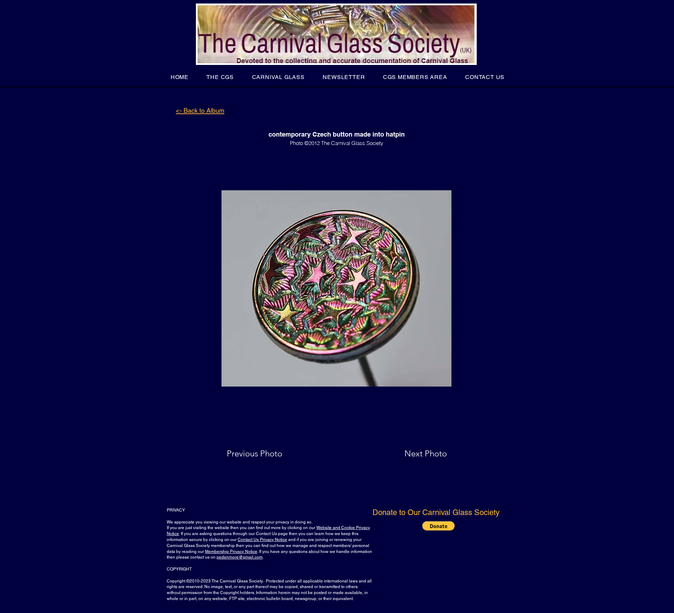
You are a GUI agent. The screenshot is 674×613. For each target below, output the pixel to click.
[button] (220, 77)
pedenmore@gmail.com (240, 557)
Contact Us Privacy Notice (262, 539)
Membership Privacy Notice (231, 551)
